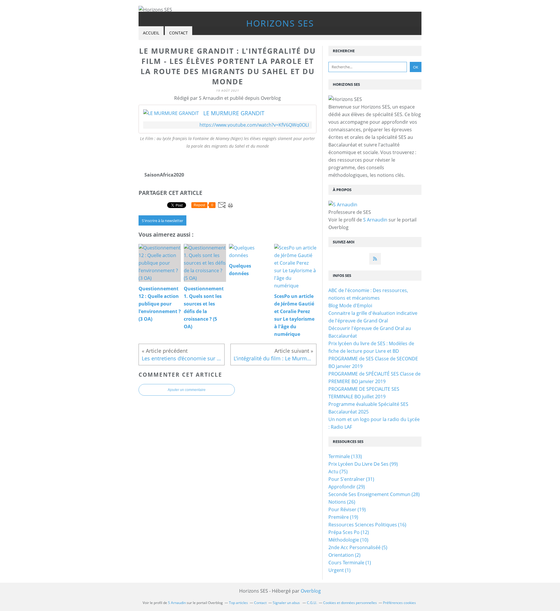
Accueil (151, 33)
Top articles (238, 602)
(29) (346, 486)
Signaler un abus (287, 602)
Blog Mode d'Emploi (350, 305)
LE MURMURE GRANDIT (234, 113)
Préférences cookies (399, 602)
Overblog (311, 591)
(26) (341, 502)
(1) (349, 562)
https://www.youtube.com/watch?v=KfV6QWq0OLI (254, 125)
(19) (347, 509)
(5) (357, 547)
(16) (367, 524)
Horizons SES (280, 23)
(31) (351, 479)
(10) (348, 540)
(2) (344, 555)
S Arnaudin (375, 220)
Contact (178, 33)
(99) (363, 464)
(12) (348, 532)
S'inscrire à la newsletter (162, 220)
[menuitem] (151, 33)
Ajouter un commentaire (187, 390)
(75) (338, 471)
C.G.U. (312, 602)
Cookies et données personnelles (350, 602)
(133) (345, 456)
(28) (374, 494)
